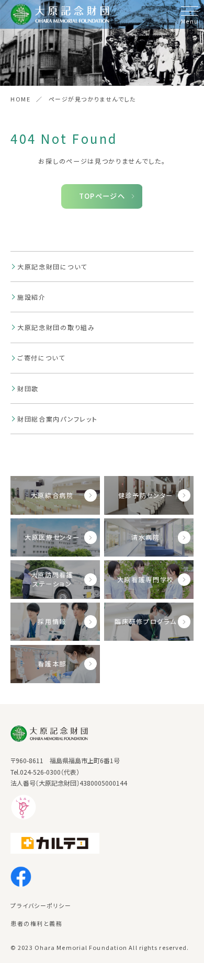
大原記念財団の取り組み (56, 327)
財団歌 (28, 388)
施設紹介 (31, 296)
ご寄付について (41, 357)
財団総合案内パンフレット (57, 418)
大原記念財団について (52, 266)
